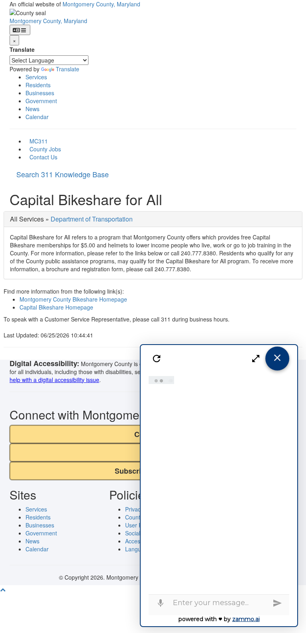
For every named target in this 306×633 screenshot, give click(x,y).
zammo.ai (246, 619)
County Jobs (45, 149)
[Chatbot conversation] (219, 483)
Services (36, 77)
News (32, 109)
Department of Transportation (92, 218)
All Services (27, 218)
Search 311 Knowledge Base (62, 174)
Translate (22, 49)
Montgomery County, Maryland (101, 4)
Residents (38, 85)
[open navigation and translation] (20, 30)
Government (41, 101)
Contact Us (43, 157)
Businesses (40, 93)
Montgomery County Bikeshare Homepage (73, 299)
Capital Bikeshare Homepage (56, 307)
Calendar (37, 117)
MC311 (38, 141)
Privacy (134, 509)
